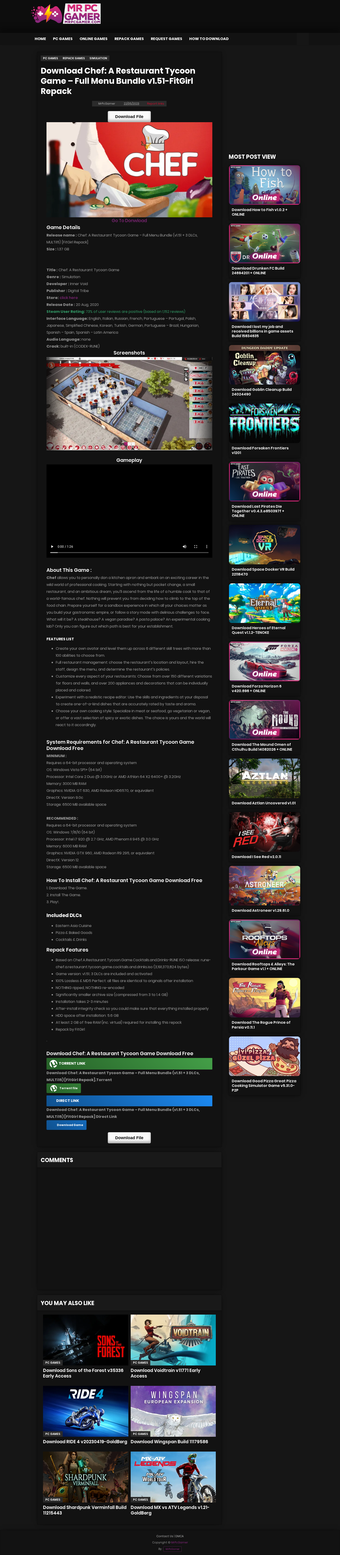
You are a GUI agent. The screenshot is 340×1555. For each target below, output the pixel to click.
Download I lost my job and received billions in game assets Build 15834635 (262, 331)
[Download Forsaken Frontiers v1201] (264, 423)
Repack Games (129, 38)
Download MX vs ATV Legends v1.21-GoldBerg (170, 1510)
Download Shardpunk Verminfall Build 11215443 (85, 1510)
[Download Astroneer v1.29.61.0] (264, 885)
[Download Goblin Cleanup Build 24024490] (264, 365)
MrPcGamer (172, 1549)
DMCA (179, 1536)
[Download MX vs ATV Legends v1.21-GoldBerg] (173, 1477)
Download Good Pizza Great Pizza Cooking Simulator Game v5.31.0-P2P (264, 1085)
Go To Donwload (129, 221)
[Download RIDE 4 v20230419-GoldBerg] (85, 1411)
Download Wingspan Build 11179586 (169, 1442)
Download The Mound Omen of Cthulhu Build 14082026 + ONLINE (262, 747)
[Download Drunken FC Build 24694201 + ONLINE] (264, 243)
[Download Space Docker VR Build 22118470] (264, 544)
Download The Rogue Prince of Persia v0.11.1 (261, 1025)
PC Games (63, 38)
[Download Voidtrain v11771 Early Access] (173, 1340)
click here (69, 297)
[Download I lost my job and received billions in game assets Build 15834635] (264, 302)
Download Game (70, 1125)
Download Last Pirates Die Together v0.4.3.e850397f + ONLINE (258, 511)
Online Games (94, 38)
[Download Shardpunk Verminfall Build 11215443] (85, 1477)
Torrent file (68, 1088)
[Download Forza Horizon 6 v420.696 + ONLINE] (264, 661)
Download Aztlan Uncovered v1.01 (264, 803)
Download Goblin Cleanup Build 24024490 (262, 392)
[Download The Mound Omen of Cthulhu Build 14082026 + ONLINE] (264, 720)
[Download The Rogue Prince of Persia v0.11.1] (264, 997)
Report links (155, 104)
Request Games (166, 38)
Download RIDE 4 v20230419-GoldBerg (85, 1442)
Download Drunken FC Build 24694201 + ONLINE (258, 271)
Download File (129, 116)
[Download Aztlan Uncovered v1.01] (264, 778)
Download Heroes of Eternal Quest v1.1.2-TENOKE (258, 630)
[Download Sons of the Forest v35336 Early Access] (85, 1340)
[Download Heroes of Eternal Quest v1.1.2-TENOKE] (264, 603)
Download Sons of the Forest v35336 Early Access (83, 1373)
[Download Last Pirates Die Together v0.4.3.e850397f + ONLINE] (264, 481)
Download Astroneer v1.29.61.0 (260, 910)
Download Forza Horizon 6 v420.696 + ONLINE (256, 689)
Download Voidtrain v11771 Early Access (166, 1373)
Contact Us (164, 1536)
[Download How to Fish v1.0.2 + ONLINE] (264, 185)
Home (40, 38)
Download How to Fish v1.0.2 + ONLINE (259, 212)
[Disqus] (129, 1230)
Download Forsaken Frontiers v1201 (260, 450)
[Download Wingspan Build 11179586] (173, 1411)
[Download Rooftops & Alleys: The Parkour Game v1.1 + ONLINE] (264, 939)
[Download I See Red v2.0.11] (264, 832)
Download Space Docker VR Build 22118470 (263, 572)
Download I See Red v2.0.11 (256, 856)
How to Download (209, 38)
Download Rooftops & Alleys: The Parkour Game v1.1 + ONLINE (263, 966)
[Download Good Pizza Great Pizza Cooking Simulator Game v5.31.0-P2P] (264, 1056)
